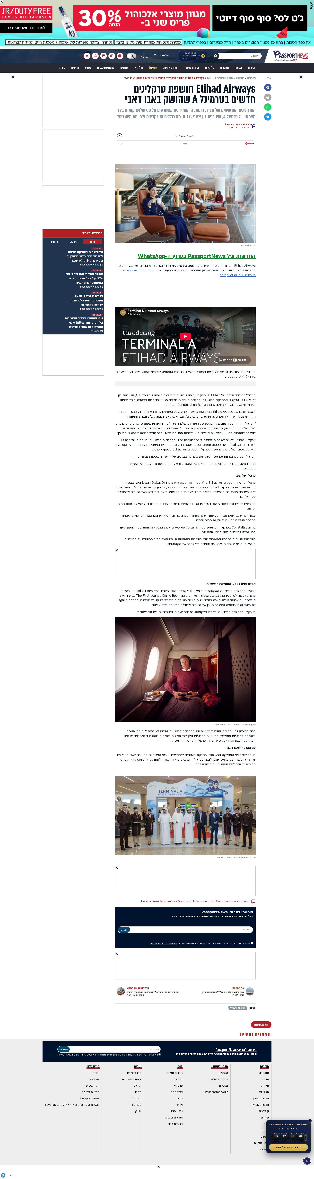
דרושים (75, 68)
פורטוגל (136, 1098)
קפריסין (136, 1105)
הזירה (179, 1098)
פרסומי (178, 1086)
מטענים (223, 1086)
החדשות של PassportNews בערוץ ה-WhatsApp (197, 256)
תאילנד (137, 1086)
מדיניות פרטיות (90, 1092)
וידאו (180, 1105)
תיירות (251, 68)
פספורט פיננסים (105, 68)
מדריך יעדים (134, 1073)
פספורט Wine (219, 1079)
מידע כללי (93, 1066)
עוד (63, 68)
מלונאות (209, 68)
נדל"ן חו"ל (177, 1111)
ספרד (137, 1092)
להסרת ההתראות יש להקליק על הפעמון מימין (72, 1105)
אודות (95, 1073)
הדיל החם (177, 1092)
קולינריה (138, 68)
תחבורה (224, 68)
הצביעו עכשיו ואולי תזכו (288, 1147)
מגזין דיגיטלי (220, 1066)
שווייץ (138, 1111)
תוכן (180, 1066)
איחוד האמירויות (131, 1079)
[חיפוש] (215, 56)
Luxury (153, 68)
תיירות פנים (192, 68)
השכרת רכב (175, 1124)
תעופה (238, 68)
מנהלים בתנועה (173, 1117)
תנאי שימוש (92, 1086)
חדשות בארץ (261, 1098)
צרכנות (178, 1079)
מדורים (264, 1066)
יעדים (137, 1066)
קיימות (265, 1137)
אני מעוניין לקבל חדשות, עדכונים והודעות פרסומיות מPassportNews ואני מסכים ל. (200, 943)
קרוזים (124, 68)
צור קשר (94, 1079)
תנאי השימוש (171, 943)
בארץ (88, 68)
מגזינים (223, 1073)
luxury (265, 1130)
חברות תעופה (174, 1073)
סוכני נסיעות (261, 1143)
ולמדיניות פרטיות (157, 943)
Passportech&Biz (216, 1092)
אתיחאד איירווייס (238, 1008)
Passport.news (89, 1098)
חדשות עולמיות (171, 68)
